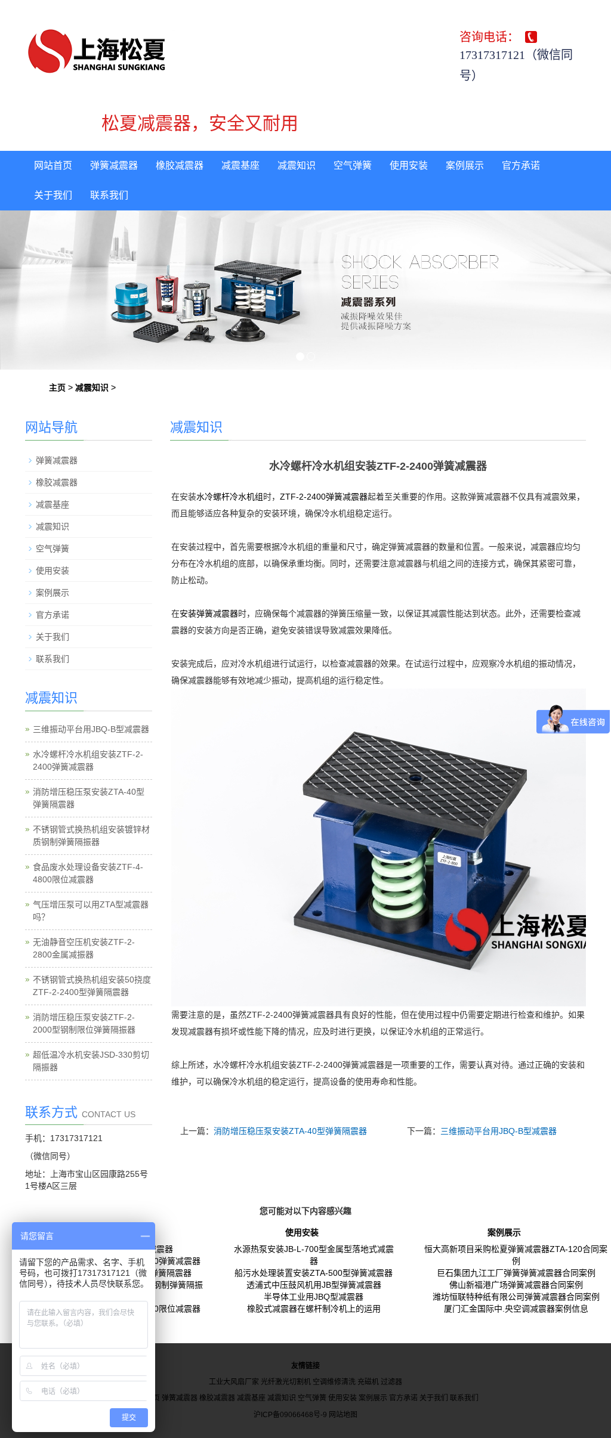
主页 (57, 387)
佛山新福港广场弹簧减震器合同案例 (516, 1285)
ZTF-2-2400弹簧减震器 (324, 496)
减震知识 (296, 165)
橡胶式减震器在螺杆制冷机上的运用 (314, 1308)
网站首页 (53, 165)
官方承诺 (521, 165)
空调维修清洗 (334, 1382)
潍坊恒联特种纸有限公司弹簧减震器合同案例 (516, 1296)
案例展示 (465, 165)
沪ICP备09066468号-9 (290, 1415)
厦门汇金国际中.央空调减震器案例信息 (516, 1308)
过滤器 (391, 1382)
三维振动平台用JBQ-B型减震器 (498, 1131)
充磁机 (368, 1382)
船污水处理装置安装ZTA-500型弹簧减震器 (313, 1273)
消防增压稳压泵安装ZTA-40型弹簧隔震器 (290, 1131)
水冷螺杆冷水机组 (229, 496)
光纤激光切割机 (286, 1382)
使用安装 (409, 165)
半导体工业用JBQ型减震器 (313, 1296)
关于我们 (53, 195)
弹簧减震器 (114, 165)
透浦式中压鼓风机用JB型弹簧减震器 (313, 1285)
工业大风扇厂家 (234, 1382)
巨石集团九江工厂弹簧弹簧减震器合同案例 (516, 1273)
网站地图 (343, 1415)
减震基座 (240, 165)
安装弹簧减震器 (209, 613)
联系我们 (109, 195)
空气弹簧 (353, 165)
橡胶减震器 (179, 165)
